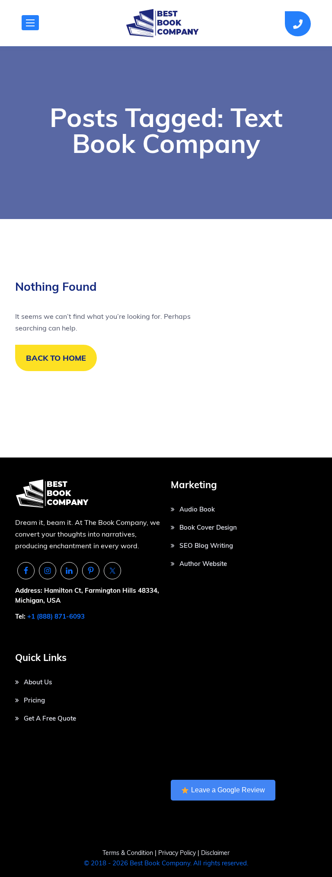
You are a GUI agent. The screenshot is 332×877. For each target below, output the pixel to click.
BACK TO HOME (56, 358)
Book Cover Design (208, 527)
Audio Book (197, 509)
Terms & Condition (127, 853)
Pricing (34, 700)
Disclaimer (215, 853)
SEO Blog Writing (206, 545)
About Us (38, 682)
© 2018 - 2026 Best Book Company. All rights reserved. (166, 863)
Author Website (203, 563)
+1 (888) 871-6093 (56, 616)
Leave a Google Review (228, 790)
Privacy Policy (178, 853)
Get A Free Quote (50, 718)
